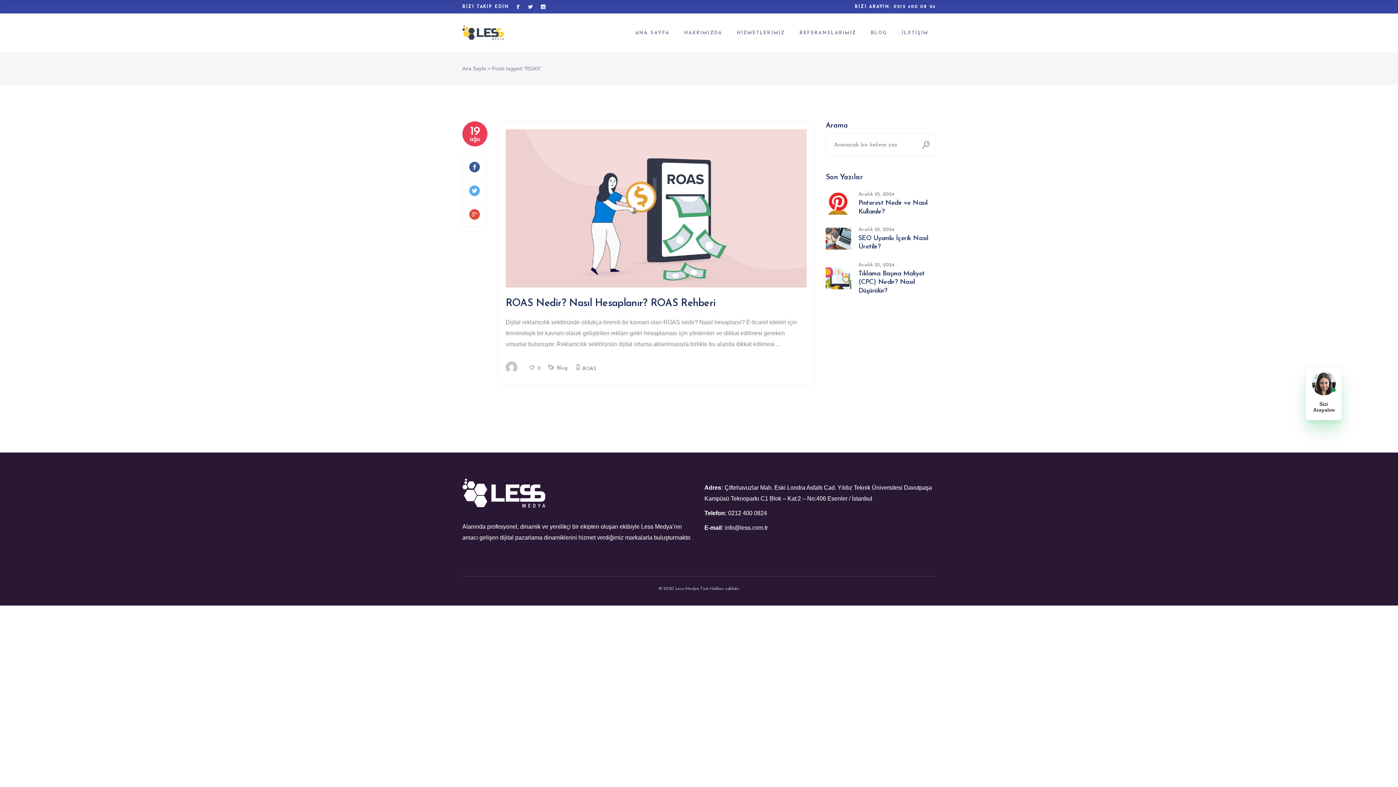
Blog (562, 368)
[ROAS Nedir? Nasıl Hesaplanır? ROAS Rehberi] (656, 208)
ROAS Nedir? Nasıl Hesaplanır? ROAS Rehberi (611, 303)
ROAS (589, 369)
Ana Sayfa (474, 68)
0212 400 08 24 (914, 7)
